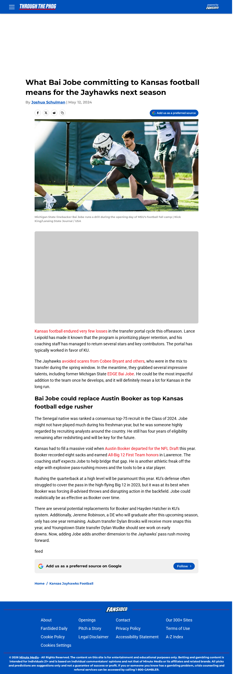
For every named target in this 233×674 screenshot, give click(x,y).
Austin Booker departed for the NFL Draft (142, 448)
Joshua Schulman (48, 102)
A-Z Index (174, 636)
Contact (123, 620)
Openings (87, 620)
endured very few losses (85, 331)
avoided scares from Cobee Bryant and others (103, 361)
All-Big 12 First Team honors (133, 454)
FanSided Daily (54, 628)
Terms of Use (178, 628)
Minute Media (29, 657)
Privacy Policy (128, 628)
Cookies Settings (56, 645)
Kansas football (49, 331)
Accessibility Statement (137, 636)
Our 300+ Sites (179, 620)
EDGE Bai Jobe (120, 373)
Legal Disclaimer (94, 636)
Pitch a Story (90, 628)
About (46, 620)
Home (40, 583)
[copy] (62, 113)
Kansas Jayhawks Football (71, 583)
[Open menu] (12, 7)
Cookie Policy (53, 636)
